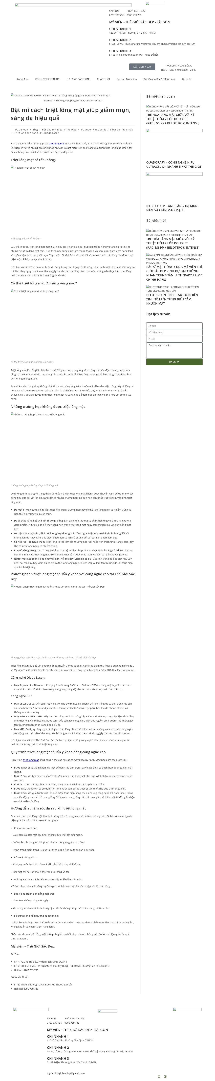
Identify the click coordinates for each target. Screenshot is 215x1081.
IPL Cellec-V (22, 129)
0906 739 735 (134, 15)
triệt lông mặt (57, 143)
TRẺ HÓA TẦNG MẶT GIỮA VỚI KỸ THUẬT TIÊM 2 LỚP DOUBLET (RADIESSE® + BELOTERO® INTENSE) (173, 119)
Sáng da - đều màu (121, 129)
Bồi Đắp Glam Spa (127, 79)
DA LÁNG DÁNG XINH (79, 79)
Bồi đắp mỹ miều (52, 129)
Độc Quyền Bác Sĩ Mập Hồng (159, 79)
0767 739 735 (116, 15)
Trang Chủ (23, 79)
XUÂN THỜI (103, 79)
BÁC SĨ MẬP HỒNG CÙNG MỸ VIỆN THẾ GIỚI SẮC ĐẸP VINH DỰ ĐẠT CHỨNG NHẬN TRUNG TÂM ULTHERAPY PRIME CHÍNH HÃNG (174, 273)
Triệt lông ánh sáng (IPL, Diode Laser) (36, 132)
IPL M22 (71, 129)
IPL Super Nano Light (93, 129)
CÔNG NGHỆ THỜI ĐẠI (47, 79)
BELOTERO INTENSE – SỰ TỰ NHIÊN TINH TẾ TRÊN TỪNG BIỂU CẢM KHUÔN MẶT (172, 299)
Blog (35, 129)
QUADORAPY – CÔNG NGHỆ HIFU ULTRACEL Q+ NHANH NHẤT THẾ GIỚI (173, 164)
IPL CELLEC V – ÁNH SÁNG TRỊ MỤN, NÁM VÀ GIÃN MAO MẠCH (172, 208)
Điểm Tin (187, 79)
